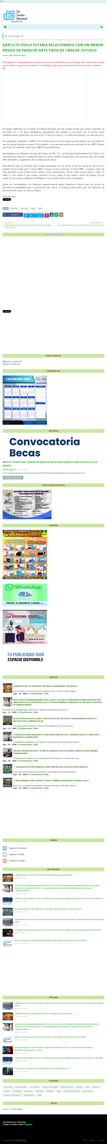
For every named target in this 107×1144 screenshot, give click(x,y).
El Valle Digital (14, 36)
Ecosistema (17, 1091)
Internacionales (21, 1087)
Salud (33, 208)
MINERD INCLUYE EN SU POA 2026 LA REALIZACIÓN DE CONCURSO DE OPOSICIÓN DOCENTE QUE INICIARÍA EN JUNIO (59, 920)
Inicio (85, 1140)
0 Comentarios (36, 693)
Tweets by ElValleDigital (13, 1109)
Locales (7, 1091)
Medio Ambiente (67, 1087)
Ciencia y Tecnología (50, 1087)
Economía (96, 1087)
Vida (17, 40)
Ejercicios (24, 208)
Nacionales (8, 1087)
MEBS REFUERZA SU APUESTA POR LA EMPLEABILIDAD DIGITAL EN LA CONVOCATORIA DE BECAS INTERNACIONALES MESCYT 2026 (54, 1048)
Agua (59, 1091)
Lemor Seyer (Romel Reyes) (14, 55)
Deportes (14, 208)
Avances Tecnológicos (12, 1095)
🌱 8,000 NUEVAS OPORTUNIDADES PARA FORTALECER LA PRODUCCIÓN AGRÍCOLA (50, 767)
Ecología (79, 1087)
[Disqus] (53, 274)
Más (47, 693)
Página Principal (8, 40)
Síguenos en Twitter (5, 854)
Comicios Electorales (71, 1091)
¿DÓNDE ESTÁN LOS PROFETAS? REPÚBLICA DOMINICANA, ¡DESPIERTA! (45, 686)
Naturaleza (28, 1091)
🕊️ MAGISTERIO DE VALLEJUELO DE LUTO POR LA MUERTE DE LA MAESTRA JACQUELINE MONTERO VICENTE (58, 930)
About (92, 1140)
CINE (39, 1095)
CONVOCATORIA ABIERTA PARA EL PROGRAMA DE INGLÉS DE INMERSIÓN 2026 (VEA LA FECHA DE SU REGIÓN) (59, 898)
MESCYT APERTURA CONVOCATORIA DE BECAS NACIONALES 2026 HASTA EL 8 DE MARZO (50, 463)
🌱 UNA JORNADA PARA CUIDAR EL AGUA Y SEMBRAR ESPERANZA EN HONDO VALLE (51, 780)
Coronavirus (34, 1087)
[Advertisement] (53, 331)
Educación (39, 1091)
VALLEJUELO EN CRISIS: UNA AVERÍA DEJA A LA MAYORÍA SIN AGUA (42, 1068)
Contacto (101, 1140)
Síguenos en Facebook (5, 848)
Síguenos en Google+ (5, 861)
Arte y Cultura (88, 1091)
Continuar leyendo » (13, 477)
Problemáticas (29, 1095)
